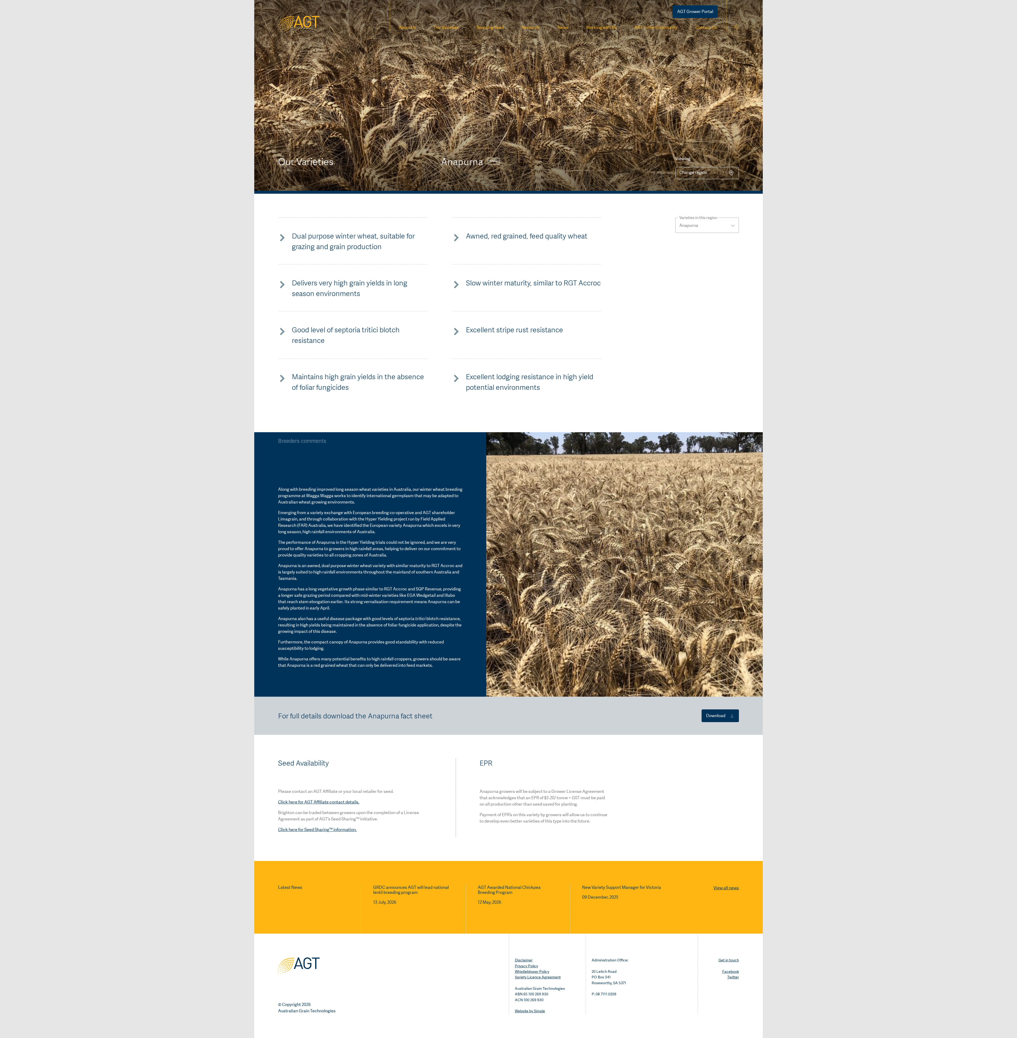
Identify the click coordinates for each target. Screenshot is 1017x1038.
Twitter (733, 977)
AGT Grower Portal (695, 11)
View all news (726, 888)
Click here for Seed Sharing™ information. (317, 829)
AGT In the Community (656, 27)
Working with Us (601, 27)
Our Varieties (446, 27)
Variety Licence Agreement (538, 977)
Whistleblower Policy (532, 971)
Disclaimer (524, 960)
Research (530, 27)
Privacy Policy (526, 966)
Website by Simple (530, 1011)
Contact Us (706, 27)
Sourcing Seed (490, 27)
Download (715, 715)
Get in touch (729, 960)
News (562, 27)
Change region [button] (693, 172)
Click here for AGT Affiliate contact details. (318, 802)
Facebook (730, 971)
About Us (407, 27)
